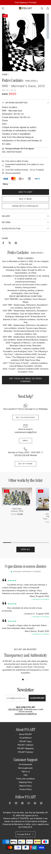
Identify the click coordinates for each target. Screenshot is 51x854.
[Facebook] (10, 803)
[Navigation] (3, 8)
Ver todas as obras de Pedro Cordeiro (25, 379)
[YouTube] (29, 803)
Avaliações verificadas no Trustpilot (27, 571)
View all (25, 549)
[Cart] (48, 8)
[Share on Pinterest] (16, 243)
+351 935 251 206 (15, 709)
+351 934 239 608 (21, 455)
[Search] (42, 8)
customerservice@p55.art (26, 432)
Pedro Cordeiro (12, 80)
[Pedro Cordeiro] (17, 497)
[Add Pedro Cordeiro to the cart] (28, 502)
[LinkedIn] (35, 803)
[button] (23, 679)
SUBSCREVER (37, 698)
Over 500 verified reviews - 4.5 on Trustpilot (24, 170)
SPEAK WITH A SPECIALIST (25, 206)
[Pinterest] (22, 803)
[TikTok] (41, 803)
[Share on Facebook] (3, 243)
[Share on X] (9, 243)
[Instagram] (16, 803)
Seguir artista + (31, 80)
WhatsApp (43, 409)
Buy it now (25, 199)
